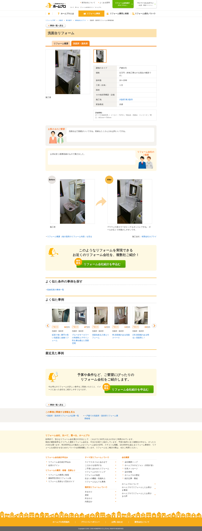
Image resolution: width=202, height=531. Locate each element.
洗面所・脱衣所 (80, 43)
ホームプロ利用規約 (61, 522)
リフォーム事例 (93, 14)
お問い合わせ (117, 522)
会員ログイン (54, 465)
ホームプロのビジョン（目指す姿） (140, 465)
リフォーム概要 (61, 43)
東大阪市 (69, 20)
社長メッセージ (131, 469)
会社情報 (128, 472)
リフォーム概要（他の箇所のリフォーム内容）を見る (69, 237)
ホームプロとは (67, 14)
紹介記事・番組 (131, 478)
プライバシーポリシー (90, 522)
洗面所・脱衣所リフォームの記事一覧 (63, 416)
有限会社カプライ (80, 20)
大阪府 (61, 20)
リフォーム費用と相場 (119, 14)
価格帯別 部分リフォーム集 (59, 478)
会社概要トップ (131, 462)
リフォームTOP (50, 20)
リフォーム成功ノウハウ (145, 14)
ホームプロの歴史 (132, 475)
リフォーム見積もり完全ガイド (61, 481)
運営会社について (88, 3)
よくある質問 (105, 3)
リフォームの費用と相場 (58, 475)
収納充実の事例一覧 (55, 290)
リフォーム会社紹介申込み (59, 462)
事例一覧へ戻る (56, 26)
